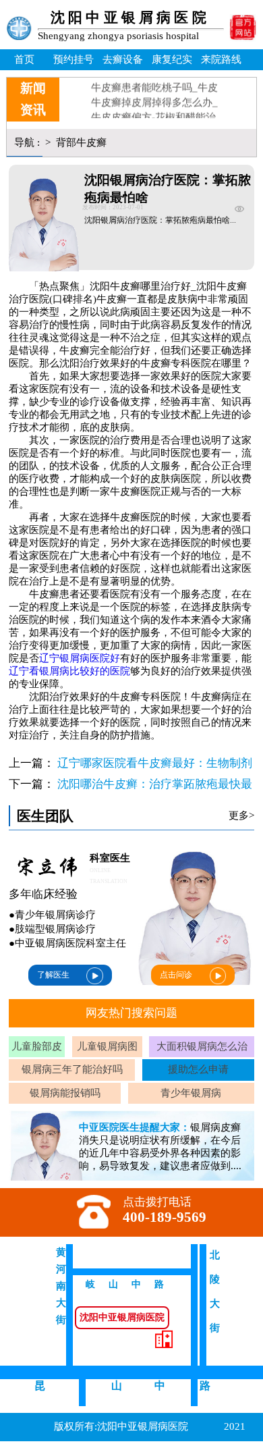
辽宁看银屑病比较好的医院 (69, 671)
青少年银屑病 (190, 1093)
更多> (241, 815)
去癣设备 (123, 59)
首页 (24, 59)
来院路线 (221, 59)
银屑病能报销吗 (65, 1093)
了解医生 (53, 975)
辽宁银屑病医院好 (79, 658)
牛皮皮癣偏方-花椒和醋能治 (153, 112)
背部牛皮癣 (80, 142)
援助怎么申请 (198, 1069)
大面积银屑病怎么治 (201, 1046)
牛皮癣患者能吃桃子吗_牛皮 (154, 82)
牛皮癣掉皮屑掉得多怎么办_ (154, 97)
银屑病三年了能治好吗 (72, 1069)
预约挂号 (73, 59)
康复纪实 (172, 59)
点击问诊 (176, 975)
